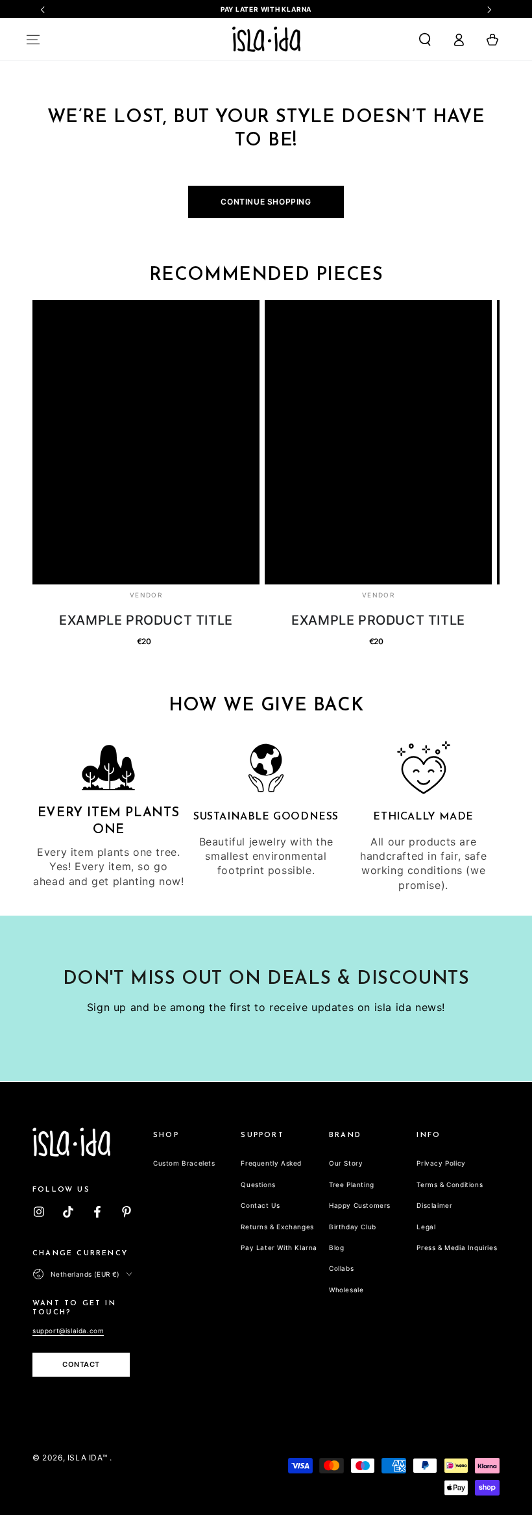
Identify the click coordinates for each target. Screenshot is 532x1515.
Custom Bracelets (184, 1163)
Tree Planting (351, 1184)
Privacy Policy (441, 1163)
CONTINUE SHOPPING (266, 202)
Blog (336, 1247)
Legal (426, 1227)
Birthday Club (352, 1227)
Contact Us (260, 1205)
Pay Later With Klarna (279, 1247)
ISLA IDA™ (88, 1457)
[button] (425, 39)
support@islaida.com (68, 1330)
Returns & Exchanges (277, 1227)
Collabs (341, 1268)
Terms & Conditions (450, 1184)
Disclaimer (434, 1205)
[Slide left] (43, 9)
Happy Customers (360, 1205)
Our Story (346, 1163)
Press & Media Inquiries (457, 1247)
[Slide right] (489, 9)
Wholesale (346, 1290)
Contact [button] (81, 1364)
